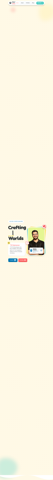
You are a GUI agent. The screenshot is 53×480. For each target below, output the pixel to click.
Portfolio (28, 2)
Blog (33, 2)
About (22, 2)
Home (17, 2)
